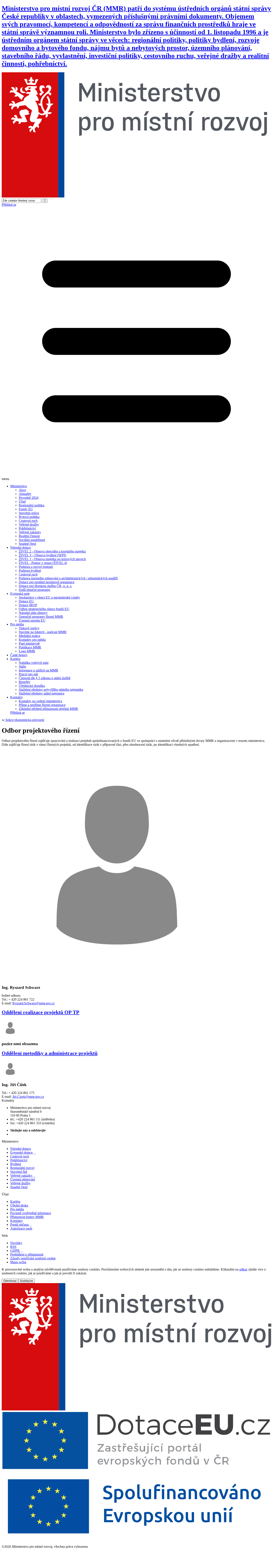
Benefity (24, 682)
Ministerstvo (18, 486)
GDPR (16, 1250)
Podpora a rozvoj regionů (36, 567)
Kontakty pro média (32, 639)
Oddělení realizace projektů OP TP (40, 1012)
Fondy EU (26, 509)
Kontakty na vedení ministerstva (40, 701)
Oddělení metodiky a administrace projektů (49, 1053)
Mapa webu (18, 1262)
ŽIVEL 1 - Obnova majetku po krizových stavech (52, 559)
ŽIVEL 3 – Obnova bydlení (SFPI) (42, 555)
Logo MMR (27, 651)
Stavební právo (29, 513)
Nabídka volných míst (33, 662)
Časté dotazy (19, 655)
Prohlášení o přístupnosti (26, 1254)
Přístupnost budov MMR (27, 1217)
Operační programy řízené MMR (41, 616)
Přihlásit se (9, 204)
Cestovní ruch (28, 520)
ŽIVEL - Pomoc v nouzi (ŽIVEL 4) (43, 563)
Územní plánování (22, 1179)
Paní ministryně (29, 643)
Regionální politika (31, 505)
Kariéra (15, 659)
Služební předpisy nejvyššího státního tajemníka (51, 689)
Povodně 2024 (28, 497)
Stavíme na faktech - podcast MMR (43, 632)
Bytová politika (29, 517)
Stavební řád (18, 1171)
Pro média (17, 624)
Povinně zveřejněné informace (30, 1213)
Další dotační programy (34, 590)
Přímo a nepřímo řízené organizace (42, 705)
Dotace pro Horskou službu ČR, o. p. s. (45, 586)
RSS (13, 1247)
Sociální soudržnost (32, 540)
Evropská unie (20, 593)
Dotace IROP (28, 605)
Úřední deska (19, 1205)
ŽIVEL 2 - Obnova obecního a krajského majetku (52, 551)
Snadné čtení (27, 543)
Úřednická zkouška (32, 686)
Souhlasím (26, 1280)
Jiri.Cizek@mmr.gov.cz (28, 1096)
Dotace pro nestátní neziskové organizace (46, 582)
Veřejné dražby (29, 524)
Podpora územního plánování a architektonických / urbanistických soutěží (68, 578)
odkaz (243, 1269)
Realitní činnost (29, 536)
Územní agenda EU (32, 620)
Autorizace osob (21, 1228)
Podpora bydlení (30, 570)
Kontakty (16, 697)
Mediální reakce (29, 636)
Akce (22, 490)
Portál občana (21, 1224)
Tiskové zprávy (29, 628)
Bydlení (15, 1164)
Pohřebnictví (27, 528)
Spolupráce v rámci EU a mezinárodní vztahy (49, 597)
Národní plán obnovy (33, 613)
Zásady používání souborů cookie (33, 1258)
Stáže (22, 666)
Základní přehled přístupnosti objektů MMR (48, 709)
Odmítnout (9, 1280)
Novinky (16, 1243)
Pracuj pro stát (28, 674)
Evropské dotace (23, 1152)
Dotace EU (26, 601)
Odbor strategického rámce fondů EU (44, 609)
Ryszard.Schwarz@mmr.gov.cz (33, 1003)
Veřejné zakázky (30, 532)
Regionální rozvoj (22, 1168)
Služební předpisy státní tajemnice (41, 693)
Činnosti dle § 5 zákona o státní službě (44, 678)
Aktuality (25, 494)
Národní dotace (20, 547)
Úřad (22, 501)
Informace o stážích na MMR (38, 670)
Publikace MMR (30, 647)
